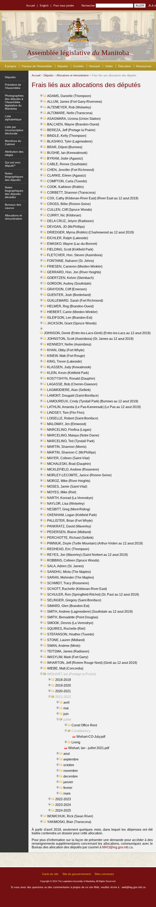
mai (66, 708)
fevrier (67, 787)
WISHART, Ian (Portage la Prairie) (71, 674)
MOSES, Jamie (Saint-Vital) (67, 486)
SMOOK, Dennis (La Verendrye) (70, 623)
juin (66, 714)
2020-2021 (63, 691)
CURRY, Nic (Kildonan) (64, 215)
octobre (68, 765)
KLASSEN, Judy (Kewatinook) (69, 367)
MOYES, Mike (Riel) (61, 492)
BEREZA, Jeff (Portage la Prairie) (71, 130)
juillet (67, 719)
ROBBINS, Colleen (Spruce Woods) (73, 560)
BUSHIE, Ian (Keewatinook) (67, 152)
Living (76, 742)
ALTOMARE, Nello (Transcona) (69, 113)
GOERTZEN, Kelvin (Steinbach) (70, 278)
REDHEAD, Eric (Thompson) (68, 549)
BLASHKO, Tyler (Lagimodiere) (69, 141)
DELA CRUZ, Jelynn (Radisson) (70, 221)
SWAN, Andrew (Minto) (63, 645)
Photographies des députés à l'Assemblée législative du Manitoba (14, 102)
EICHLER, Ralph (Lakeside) (67, 238)
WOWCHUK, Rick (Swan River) (70, 816)
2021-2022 (63, 697)
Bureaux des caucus (13, 206)
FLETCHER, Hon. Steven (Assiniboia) (74, 255)
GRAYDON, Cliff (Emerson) (67, 289)
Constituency (81, 731)
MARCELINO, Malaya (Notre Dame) (73, 435)
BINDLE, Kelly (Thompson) (66, 135)
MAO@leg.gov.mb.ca (117, 847)
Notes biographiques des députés (14, 176)
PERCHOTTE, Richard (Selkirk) (70, 537)
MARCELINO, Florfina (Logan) (69, 429)
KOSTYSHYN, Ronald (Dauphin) (71, 378)
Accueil (30, 5)
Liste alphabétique (13, 117)
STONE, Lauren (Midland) (66, 640)
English (44, 5)
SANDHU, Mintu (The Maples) (69, 571)
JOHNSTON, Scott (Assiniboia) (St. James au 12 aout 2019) (90, 338)
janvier (68, 782)
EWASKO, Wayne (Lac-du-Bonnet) (72, 243)
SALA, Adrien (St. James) (65, 566)
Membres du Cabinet (13, 142)
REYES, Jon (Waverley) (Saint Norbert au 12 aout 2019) (87, 554)
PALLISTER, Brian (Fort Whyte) (70, 520)
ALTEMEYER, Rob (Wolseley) (69, 107)
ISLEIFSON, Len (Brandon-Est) (69, 317)
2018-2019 (63, 679)
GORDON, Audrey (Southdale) (69, 283)
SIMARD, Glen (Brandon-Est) (68, 606)
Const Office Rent (84, 725)
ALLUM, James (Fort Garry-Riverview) (74, 101)
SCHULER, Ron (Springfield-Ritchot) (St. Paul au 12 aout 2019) (93, 594)
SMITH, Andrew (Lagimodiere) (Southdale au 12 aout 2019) (90, 611)
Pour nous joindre (63, 5)
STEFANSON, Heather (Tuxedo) (70, 634)
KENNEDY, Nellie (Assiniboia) (69, 344)
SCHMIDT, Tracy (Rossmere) (68, 583)
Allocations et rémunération (13, 217)
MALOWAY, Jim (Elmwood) (66, 424)
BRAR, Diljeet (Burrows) (64, 147)
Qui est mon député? (13, 164)
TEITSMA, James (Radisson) (68, 651)
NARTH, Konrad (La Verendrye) (70, 498)
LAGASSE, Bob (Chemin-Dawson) (72, 384)
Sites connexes (104, 874)
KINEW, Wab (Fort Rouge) (66, 355)
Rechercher (88, 5)
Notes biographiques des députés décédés (14, 192)
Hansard (94, 66)
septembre (71, 759)
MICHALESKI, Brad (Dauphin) (69, 463)
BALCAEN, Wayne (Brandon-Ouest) (73, 124)
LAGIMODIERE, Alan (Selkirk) (69, 390)
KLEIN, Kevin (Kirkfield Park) (68, 373)
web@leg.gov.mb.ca (133, 887)
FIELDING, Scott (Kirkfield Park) (70, 249)
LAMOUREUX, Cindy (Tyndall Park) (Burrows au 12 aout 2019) (92, 401)
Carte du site (50, 874)
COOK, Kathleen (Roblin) (65, 187)
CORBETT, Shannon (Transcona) (71, 192)
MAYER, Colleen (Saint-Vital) (68, 458)
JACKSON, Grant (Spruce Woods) (71, 323)
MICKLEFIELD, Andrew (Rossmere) (73, 469)
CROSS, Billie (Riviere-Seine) (69, 204)
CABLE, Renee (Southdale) (67, 164)
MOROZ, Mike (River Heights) (68, 481)
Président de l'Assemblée (13, 86)
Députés (62, 66)
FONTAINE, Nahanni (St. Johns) (70, 260)
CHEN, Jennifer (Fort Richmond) (70, 170)
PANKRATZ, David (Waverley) (69, 526)
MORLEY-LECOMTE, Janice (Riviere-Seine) (79, 475)
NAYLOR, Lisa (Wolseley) (65, 503)
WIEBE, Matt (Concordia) (65, 668)
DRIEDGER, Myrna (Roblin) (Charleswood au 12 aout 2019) (90, 232)
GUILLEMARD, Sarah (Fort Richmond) (75, 300)
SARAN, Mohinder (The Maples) (70, 577)
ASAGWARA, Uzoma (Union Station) (74, 118)
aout (66, 753)
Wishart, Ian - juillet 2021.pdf (88, 748)
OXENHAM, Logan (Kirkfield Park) (72, 515)
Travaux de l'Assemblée (36, 66)
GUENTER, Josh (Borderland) (69, 295)
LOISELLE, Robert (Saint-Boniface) (72, 418)
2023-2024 (63, 805)
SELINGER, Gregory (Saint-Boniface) (74, 600)
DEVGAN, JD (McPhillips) (66, 226)
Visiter (109, 66)
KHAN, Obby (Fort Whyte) (65, 350)
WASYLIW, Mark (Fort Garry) (67, 657)
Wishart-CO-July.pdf (90, 736)
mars (66, 793)
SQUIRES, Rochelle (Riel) (66, 628)
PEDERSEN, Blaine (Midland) (69, 532)
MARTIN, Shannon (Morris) (66, 446)
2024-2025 (63, 810)
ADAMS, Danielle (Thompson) (69, 96)
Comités (78, 66)
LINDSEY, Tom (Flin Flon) (65, 412)
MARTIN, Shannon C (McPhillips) (71, 452)
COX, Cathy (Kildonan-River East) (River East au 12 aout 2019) (92, 198)
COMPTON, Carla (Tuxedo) (67, 181)
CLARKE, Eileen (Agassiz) (66, 175)
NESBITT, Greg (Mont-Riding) (68, 509)
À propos (10, 66)
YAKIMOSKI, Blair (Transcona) (69, 822)
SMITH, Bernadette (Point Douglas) (72, 617)
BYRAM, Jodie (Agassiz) (65, 158)
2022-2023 (63, 799)
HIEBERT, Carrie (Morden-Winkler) (72, 312)
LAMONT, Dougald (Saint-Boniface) (73, 395)
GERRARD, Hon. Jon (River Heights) (74, 272)
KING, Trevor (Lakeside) (64, 361)
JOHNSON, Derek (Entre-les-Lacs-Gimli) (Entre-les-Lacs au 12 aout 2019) (97, 333)
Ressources (143, 66)
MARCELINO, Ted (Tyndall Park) (70, 441)
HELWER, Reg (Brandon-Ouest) (70, 306)
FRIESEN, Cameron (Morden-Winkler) (74, 266)
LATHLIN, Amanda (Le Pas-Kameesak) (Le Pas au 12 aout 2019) (94, 407)
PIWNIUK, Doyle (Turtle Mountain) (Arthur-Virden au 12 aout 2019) (95, 543)
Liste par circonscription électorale (14, 130)
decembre (70, 776)
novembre (70, 770)
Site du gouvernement (76, 874)
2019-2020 (63, 685)
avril (66, 702)
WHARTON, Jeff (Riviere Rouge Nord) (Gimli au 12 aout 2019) (92, 662)
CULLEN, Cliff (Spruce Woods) (69, 209)
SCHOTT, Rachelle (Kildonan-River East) (77, 589)
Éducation (124, 66)
